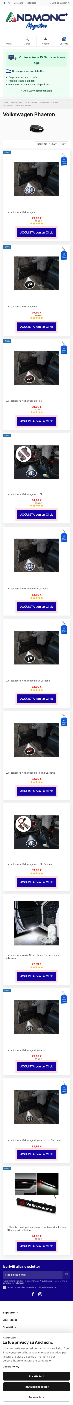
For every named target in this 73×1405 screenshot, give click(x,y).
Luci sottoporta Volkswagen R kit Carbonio (28, 680)
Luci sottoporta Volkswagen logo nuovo (26, 1050)
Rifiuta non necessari (36, 1386)
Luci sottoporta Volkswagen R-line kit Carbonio (30, 772)
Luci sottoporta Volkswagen (20, 212)
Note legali (31, 3)
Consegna (19, 3)
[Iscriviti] (66, 1275)
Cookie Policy (11, 1366)
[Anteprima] (38, 207)
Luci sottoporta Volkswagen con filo (24, 494)
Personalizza (36, 1397)
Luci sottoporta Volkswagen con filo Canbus (29, 864)
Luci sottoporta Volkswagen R (21, 306)
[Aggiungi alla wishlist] (34, 207)
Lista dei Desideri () (60, 3)
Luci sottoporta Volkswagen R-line (24, 400)
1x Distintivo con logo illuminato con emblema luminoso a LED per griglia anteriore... (36, 1228)
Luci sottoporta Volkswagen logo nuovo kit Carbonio (33, 1140)
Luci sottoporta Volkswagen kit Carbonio (27, 588)
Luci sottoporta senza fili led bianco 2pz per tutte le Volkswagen (32, 956)
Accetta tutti (36, 1376)
